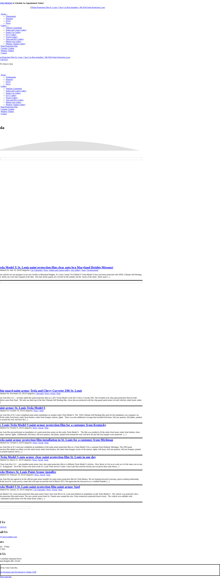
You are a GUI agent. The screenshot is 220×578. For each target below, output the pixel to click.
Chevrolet (40, 393)
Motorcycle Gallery (13, 102)
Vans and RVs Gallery (15, 100)
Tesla (83, 270)
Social (52, 393)
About (3, 75)
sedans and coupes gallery (59, 270)
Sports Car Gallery (13, 93)
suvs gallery (75, 270)
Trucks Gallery (12, 98)
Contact (4, 114)
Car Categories (36, 270)
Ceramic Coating (7, 109)
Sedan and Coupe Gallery (16, 91)
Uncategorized (92, 270)
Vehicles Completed (14, 89)
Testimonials (11, 77)
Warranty (9, 79)
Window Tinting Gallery (15, 105)
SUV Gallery (11, 95)
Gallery (4, 86)
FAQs (8, 82)
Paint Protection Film (9, 107)
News (8, 84)
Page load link (5, 577)
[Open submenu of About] (7, 14)
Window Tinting (7, 111)
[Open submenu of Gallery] (8, 26)
